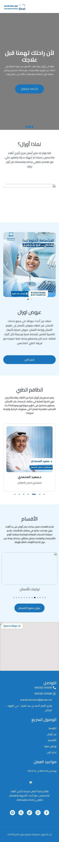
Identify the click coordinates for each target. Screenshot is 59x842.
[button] (32, 127)
